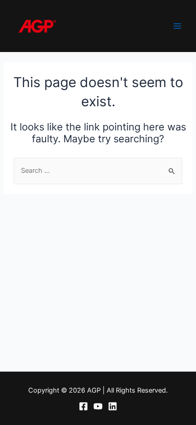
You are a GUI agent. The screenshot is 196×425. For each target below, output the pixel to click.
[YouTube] (98, 406)
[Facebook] (83, 406)
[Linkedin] (112, 406)
